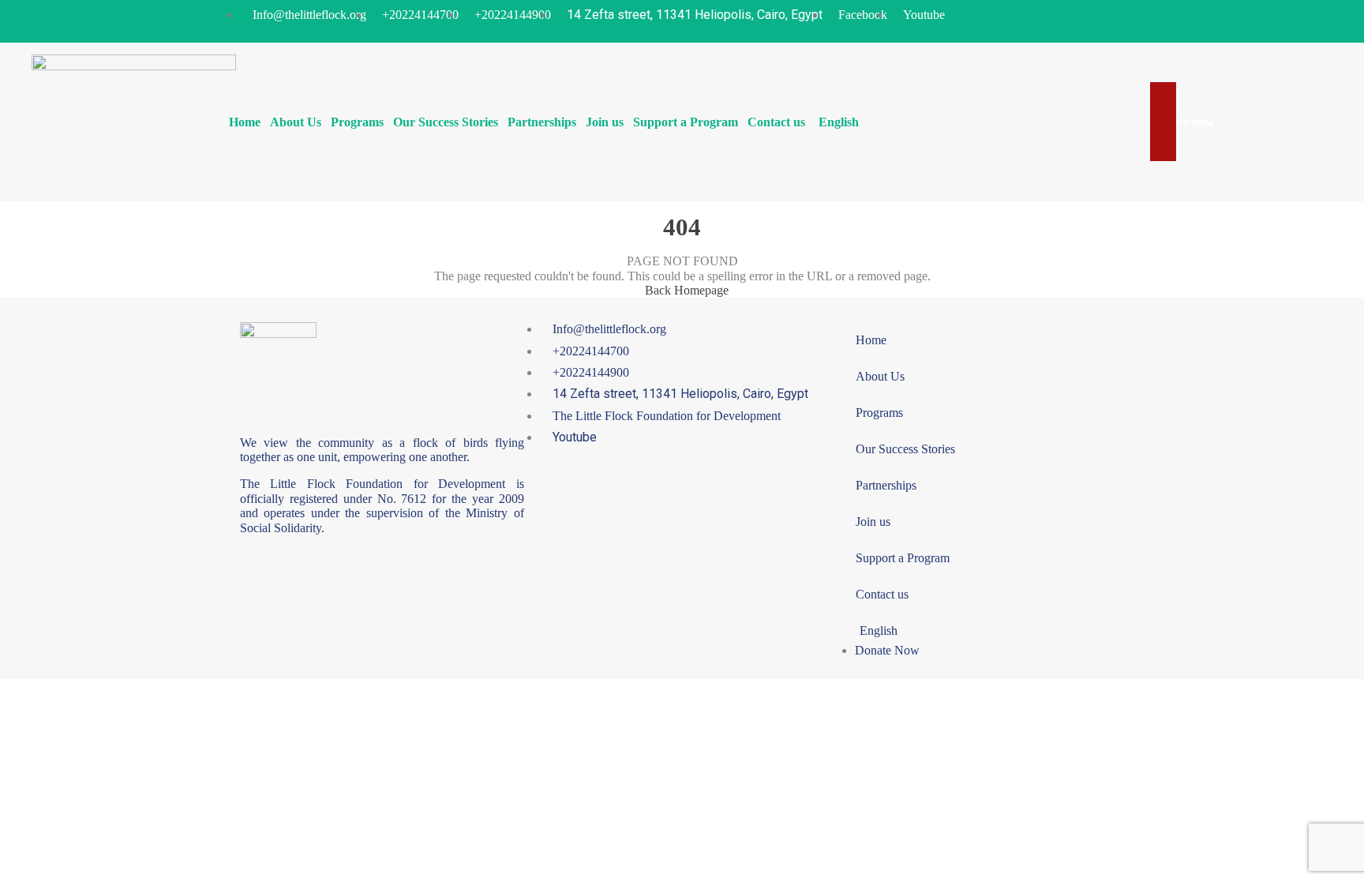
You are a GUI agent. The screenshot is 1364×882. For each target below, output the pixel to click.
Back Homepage (687, 290)
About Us (295, 122)
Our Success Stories (445, 122)
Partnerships (542, 122)
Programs (357, 122)
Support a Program (685, 122)
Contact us (776, 122)
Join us (605, 122)
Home (244, 122)
